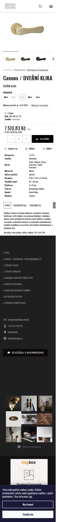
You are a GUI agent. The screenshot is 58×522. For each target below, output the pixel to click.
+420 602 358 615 (15, 326)
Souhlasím (28, 514)
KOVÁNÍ (31, 155)
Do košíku (44, 138)
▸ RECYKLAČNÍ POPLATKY (12, 296)
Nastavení (28, 504)
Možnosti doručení (39, 105)
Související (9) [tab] (19, 205)
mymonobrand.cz (15, 338)
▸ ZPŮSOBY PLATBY (11, 265)
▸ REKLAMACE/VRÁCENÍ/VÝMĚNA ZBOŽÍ (18, 277)
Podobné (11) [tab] (35, 205)
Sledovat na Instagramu (31, 446)
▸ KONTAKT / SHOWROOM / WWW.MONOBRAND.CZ (22, 259)
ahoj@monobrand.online (18, 319)
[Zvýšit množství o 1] (26, 139)
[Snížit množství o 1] (11, 139)
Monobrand (13, 332)
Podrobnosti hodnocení (37, 69)
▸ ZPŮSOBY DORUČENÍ (11, 271)
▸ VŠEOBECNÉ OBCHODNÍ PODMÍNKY (16, 290)
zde (30, 496)
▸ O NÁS (6, 252)
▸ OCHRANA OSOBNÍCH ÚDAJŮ (14, 302)
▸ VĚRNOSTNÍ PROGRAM (12, 284)
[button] (25, 352)
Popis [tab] (7, 205)
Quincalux (16, 119)
